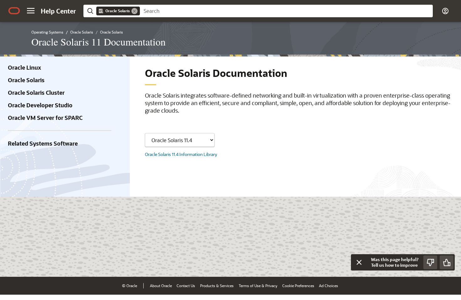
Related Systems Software (43, 143)
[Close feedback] (359, 262)
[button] (30, 11)
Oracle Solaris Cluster (36, 92)
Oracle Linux (24, 67)
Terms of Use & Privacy (258, 285)
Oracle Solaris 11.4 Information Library (181, 154)
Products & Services (217, 285)
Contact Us (186, 285)
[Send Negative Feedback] (430, 262)
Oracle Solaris (26, 80)
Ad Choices (328, 285)
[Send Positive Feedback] (446, 262)
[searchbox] (286, 11)
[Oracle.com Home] (14, 10)
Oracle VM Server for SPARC (45, 117)
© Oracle (129, 285)
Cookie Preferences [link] (298, 285)
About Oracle (161, 285)
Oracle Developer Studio (40, 105)
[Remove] (134, 11)
